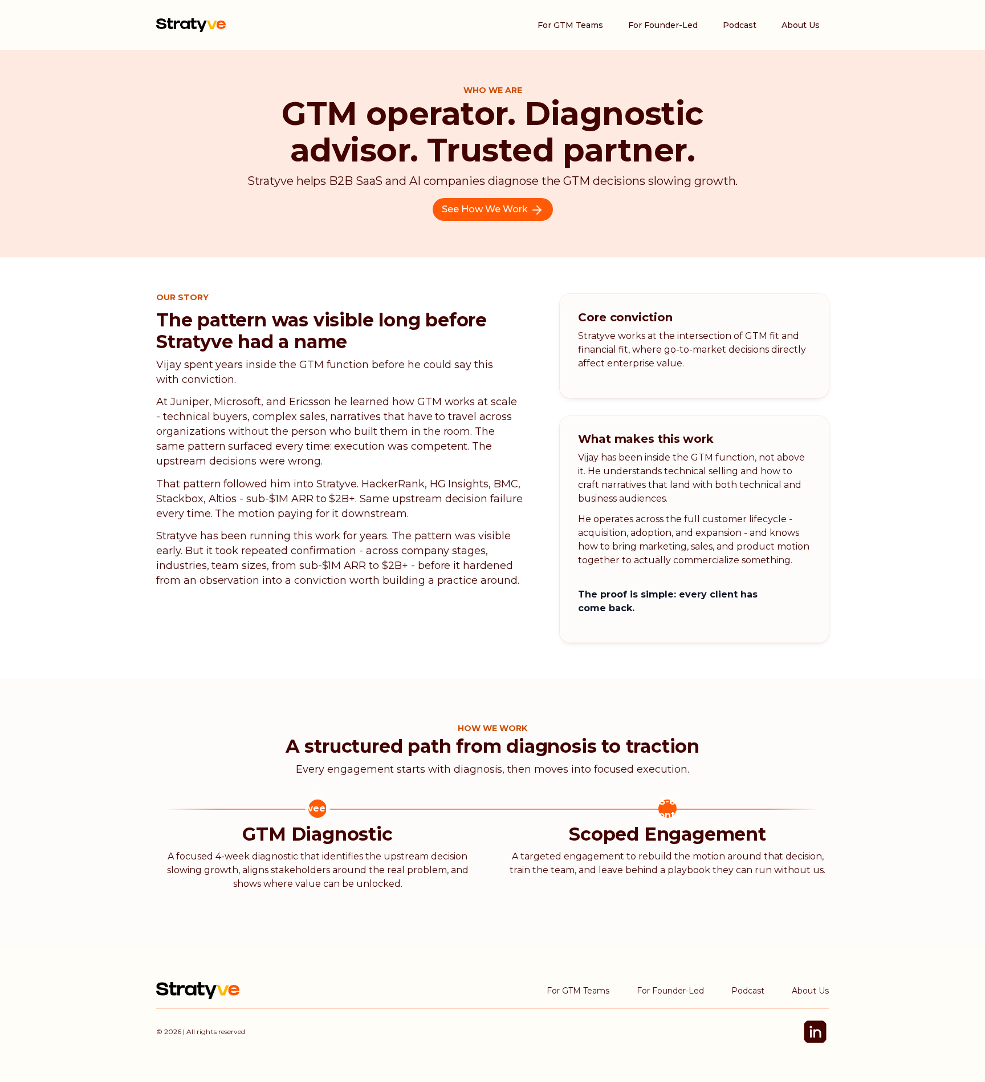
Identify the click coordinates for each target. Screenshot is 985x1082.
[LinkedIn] (815, 1031)
